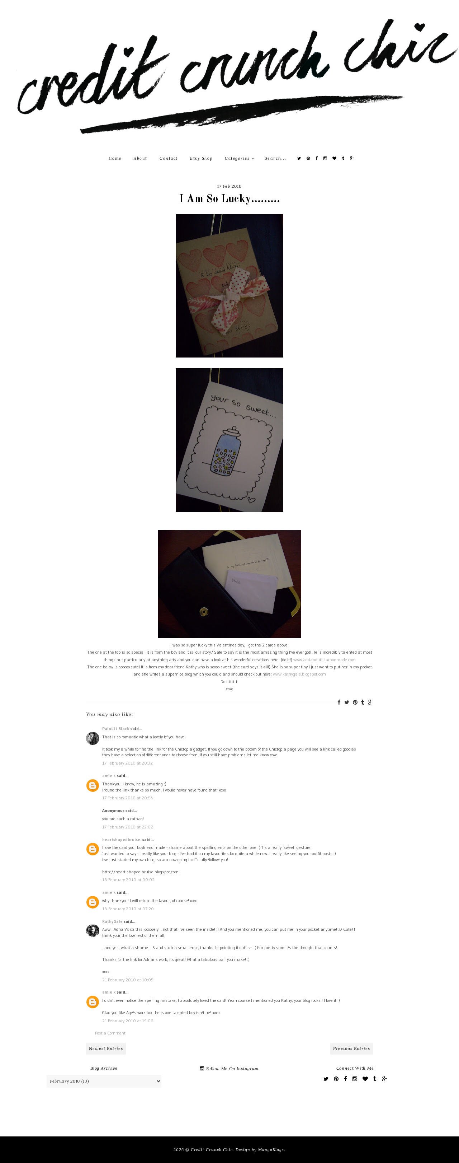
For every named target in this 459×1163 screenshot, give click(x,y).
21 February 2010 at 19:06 (127, 1020)
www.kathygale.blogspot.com (299, 674)
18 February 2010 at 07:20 (128, 908)
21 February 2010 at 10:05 (127, 979)
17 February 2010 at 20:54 (127, 797)
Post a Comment (110, 1033)
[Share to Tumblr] (362, 702)
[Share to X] (346, 702)
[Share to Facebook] (339, 702)
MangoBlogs (271, 1149)
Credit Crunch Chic (212, 1149)
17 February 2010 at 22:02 (127, 827)
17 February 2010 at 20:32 (127, 763)
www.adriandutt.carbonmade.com (324, 659)
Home (115, 158)
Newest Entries (106, 1048)
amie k (109, 775)
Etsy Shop (201, 158)
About (140, 158)
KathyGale (112, 921)
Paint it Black (116, 728)
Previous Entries (351, 1048)
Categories (238, 158)
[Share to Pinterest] (355, 702)
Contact (169, 158)
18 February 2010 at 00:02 (128, 879)
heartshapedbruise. (121, 839)
